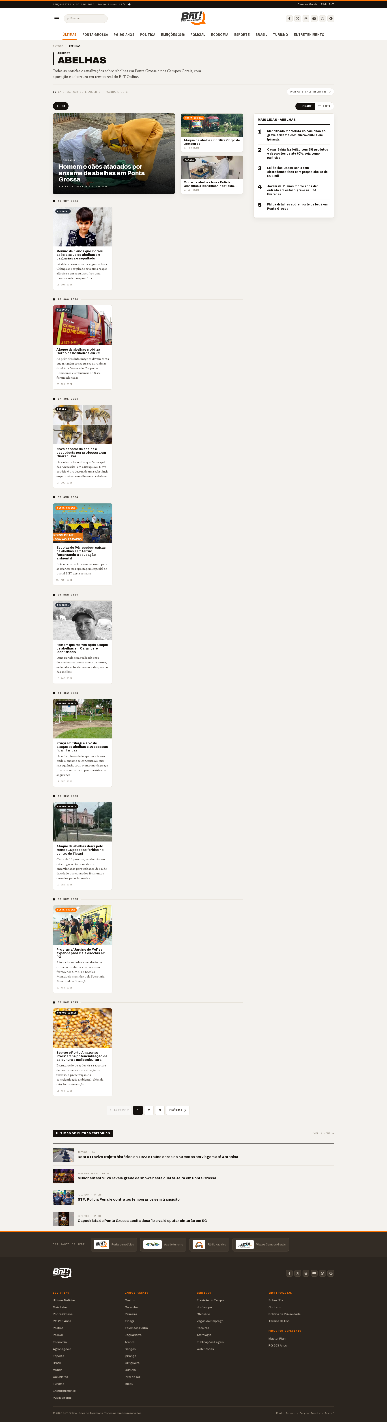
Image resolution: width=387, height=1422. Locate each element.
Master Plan (277, 1338)
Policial (198, 34)
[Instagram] (306, 18)
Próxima (175, 1110)
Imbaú (129, 1383)
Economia (219, 34)
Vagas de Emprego (210, 1321)
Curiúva (130, 1370)
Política (147, 34)
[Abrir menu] (57, 18)
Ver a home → (324, 1133)
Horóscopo (204, 1307)
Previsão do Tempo (210, 1300)
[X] (297, 18)
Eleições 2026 (173, 34)
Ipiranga (130, 1356)
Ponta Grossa (95, 34)
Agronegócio (62, 1349)
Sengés (130, 1349)
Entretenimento (309, 34)
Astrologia (204, 1335)
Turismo (280, 34)
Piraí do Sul (132, 1377)
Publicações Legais (210, 1342)
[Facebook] (289, 18)
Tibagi (129, 1321)
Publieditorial (62, 1397)
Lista (327, 106)
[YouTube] (314, 18)
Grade (307, 106)
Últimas (69, 34)
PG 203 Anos (124, 34)
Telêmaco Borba (136, 1328)
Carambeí (131, 1307)
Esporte (242, 34)
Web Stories (205, 1349)
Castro (130, 1300)
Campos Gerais (308, 4)
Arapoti (130, 1342)
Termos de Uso (279, 1321)
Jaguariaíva (133, 1335)
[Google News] (330, 18)
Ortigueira (132, 1363)
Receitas (203, 1328)
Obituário (203, 1314)
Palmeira (131, 1314)
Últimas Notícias (64, 1300)
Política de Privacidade (285, 1314)
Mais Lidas (60, 1307)
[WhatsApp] (322, 18)
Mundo (57, 1370)
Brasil (261, 34)
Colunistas (60, 1377)
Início (58, 46)
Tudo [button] (60, 106)
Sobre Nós (276, 1300)
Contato (275, 1307)
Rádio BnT (327, 4)
